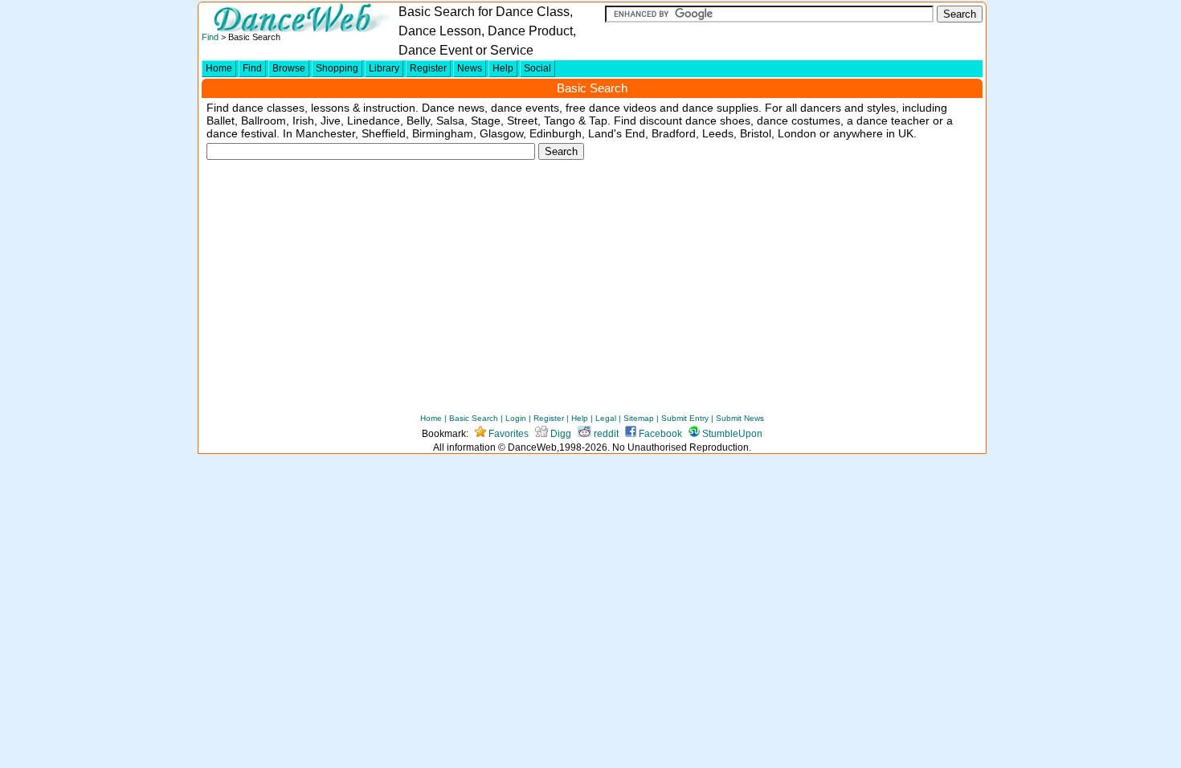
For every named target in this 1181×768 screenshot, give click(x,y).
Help (502, 68)
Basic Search (473, 418)
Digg (559, 433)
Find (210, 37)
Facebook (659, 433)
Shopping (337, 68)
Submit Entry (685, 418)
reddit (605, 433)
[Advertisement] (592, 291)
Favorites (507, 433)
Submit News (740, 418)
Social (537, 68)
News (469, 68)
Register (428, 68)
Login (515, 418)
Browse (288, 68)
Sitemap (638, 418)
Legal (605, 418)
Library (384, 68)
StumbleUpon (731, 433)
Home (219, 68)
